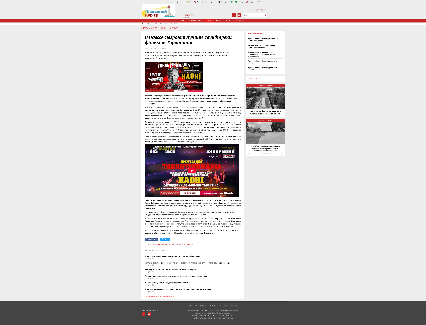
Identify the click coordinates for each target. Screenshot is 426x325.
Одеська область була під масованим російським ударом (263, 39)
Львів (192, 2)
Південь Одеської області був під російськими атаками (261, 46)
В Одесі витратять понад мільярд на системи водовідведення (172, 256)
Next (281, 153)
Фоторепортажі (265, 121)
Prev (248, 153)
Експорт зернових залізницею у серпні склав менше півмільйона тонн (176, 276)
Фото (218, 21)
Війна (183, 21)
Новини (208, 21)
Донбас (207, 2)
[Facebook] (234, 15)
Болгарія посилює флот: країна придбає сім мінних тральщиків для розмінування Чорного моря (187, 263)
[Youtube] (239, 15)
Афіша (173, 2)
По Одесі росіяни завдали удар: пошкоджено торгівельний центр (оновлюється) (261, 54)
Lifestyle (224, 2)
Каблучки (242, 2)
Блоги (227, 21)
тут (172, 233)
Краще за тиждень (265, 85)
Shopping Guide (254, 2)
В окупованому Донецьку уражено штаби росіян (166, 282)
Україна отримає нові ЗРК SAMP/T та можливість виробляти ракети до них (178, 289)
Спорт (216, 2)
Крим (199, 2)
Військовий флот (195, 21)
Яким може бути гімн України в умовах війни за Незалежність (265, 112)
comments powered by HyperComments (159, 296)
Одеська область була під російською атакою (263, 62)
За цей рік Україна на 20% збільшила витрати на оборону (171, 269)
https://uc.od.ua (158, 11)
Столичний (182, 2)
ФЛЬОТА (187, 17)
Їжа (234, 2)
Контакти (239, 21)
